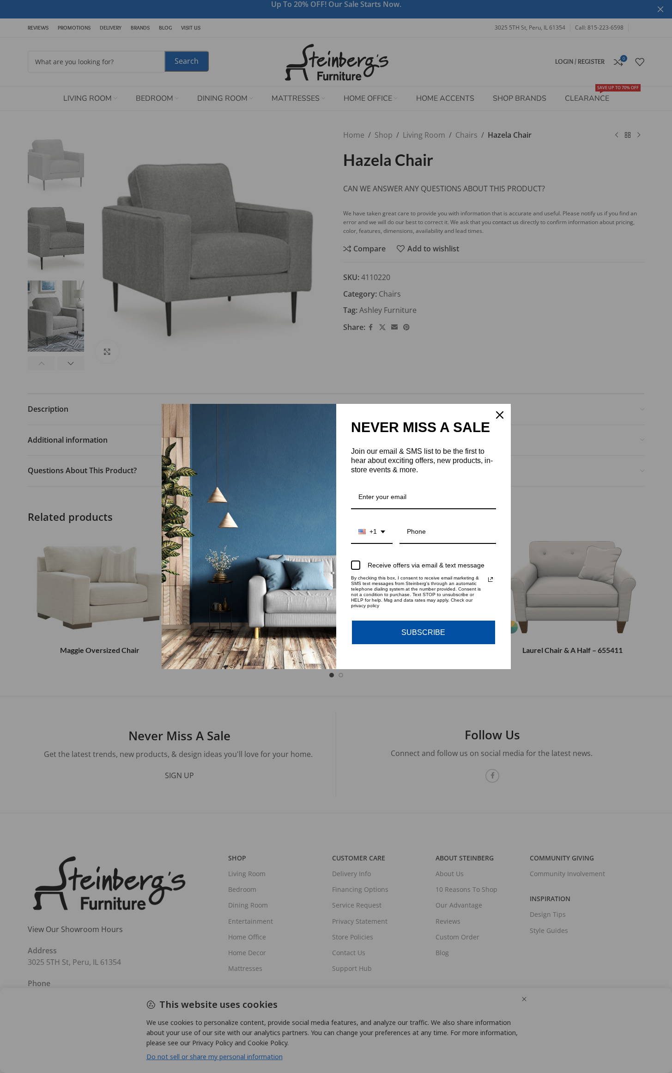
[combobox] (372, 532)
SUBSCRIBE (423, 632)
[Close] (500, 415)
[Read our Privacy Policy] (490, 579)
